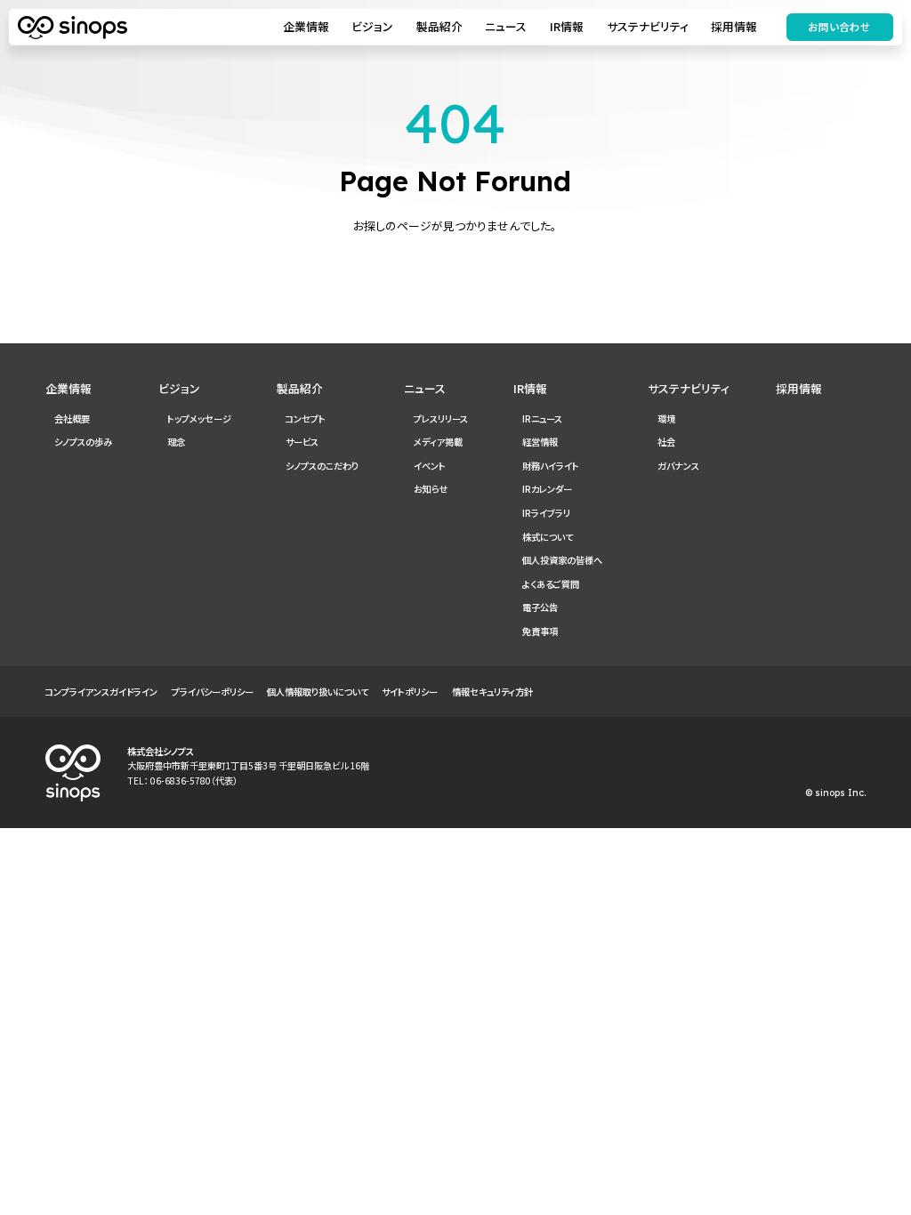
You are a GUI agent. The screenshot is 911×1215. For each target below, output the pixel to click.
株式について (547, 536)
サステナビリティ (648, 26)
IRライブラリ (546, 512)
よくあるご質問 (550, 584)
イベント (430, 465)
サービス (302, 441)
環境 (666, 418)
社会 (666, 441)
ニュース (506, 26)
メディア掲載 (438, 441)
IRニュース (542, 418)
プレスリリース (441, 418)
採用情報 (734, 26)
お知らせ (430, 488)
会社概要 (72, 418)
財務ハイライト (550, 465)
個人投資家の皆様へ (562, 560)
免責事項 (540, 631)
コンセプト (306, 418)
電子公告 (540, 607)
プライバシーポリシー (213, 691)
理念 (176, 441)
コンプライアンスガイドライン (101, 691)
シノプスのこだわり (322, 465)
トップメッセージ (199, 418)
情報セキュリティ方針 (492, 691)
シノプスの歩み (83, 441)
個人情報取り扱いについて (317, 691)
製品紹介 (439, 26)
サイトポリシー (410, 691)
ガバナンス (678, 465)
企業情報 (306, 26)
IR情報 (567, 26)
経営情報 (540, 441)
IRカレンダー (547, 488)
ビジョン (372, 26)
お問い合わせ (839, 27)
